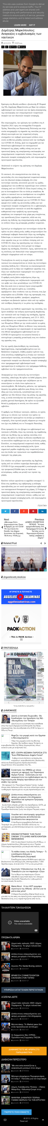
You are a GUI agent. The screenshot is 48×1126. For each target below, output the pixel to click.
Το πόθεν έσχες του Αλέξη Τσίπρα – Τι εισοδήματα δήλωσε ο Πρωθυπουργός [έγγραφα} (29, 854)
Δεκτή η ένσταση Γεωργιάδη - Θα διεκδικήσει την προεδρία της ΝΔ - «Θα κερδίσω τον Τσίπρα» (27, 718)
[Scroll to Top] (43, 1120)
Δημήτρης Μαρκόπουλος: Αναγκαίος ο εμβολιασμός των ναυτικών (21, 34)
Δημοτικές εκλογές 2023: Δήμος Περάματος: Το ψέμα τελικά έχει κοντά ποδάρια (26, 945)
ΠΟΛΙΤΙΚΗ (42, 505)
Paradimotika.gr (16, 1118)
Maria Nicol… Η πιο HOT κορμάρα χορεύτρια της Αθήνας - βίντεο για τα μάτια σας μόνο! (28, 888)
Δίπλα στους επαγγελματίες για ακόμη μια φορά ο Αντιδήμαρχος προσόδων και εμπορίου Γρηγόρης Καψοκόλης (27, 798)
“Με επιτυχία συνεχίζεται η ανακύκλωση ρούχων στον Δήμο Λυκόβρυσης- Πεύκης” (26, 1068)
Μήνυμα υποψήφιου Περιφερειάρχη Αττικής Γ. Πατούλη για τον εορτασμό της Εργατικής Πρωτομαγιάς (28, 1078)
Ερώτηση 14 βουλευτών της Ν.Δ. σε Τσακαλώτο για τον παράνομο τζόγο (28, 870)
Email (23, 47)
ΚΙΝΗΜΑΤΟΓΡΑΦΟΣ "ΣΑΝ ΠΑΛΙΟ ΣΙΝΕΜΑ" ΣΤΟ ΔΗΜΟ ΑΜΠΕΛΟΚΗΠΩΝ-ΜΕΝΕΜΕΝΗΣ (29, 836)
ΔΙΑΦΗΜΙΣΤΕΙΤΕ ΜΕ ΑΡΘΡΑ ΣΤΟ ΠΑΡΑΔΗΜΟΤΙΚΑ (24, 1051)
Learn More (20, 25)
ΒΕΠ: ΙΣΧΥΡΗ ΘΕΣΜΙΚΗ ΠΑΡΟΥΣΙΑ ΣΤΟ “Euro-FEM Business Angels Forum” (29, 754)
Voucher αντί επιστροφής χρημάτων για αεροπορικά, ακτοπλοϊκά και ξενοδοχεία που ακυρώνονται (28, 817)
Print (14, 47)
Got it (32, 25)
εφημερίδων (30, 706)
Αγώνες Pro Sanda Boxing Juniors (26, 966)
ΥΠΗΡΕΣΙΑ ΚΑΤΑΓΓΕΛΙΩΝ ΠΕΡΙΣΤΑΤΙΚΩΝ (23, 990)
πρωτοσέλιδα (19, 706)
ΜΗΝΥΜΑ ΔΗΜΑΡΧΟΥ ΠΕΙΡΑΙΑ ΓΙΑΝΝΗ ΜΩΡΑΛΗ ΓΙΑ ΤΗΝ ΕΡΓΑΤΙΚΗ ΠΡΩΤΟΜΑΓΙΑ (28, 1100)
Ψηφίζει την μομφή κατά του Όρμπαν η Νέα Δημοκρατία (28, 736)
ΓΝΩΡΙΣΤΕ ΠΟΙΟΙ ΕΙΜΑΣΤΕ (16, 1112)
